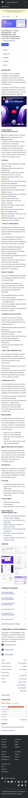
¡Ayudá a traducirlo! (16, 11)
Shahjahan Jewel (8, 649)
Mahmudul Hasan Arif (9, 40)
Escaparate (18, 739)
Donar (17, 756)
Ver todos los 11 (23, 678)
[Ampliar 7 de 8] (24, 568)
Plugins (16, 744)
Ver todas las (23, 719)
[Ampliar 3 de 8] (11, 566)
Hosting (3, 744)
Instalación (6, 57)
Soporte (5, 65)
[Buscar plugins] (16, 16)
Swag (17, 759)
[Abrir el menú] (25, 2)
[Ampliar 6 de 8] (24, 557)
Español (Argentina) (10, 778)
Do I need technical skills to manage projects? (8, 604)
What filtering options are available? (10, 623)
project (24, 682)
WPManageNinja (8, 654)
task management (22, 687)
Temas (16, 742)
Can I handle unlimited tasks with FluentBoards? (8, 593)
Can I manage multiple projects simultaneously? (7, 598)
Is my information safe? (7, 609)
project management (21, 685)
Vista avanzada (5, 695)
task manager (23, 690)
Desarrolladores (5, 756)
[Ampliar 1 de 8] (11, 548)
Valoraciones (6, 54)
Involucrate (18, 751)
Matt (3, 766)
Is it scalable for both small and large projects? (7, 614)
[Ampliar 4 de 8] (11, 576)
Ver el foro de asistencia (7, 730)
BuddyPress (5, 771)
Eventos (17, 754)
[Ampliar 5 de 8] (24, 548)
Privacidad (4, 747)
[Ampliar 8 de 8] (24, 578)
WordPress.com (6, 764)
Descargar (5, 44)
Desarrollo (5, 61)
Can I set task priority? (7, 619)
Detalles (5, 50)
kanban (20, 682)
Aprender (3, 751)
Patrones (17, 747)
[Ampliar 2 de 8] (11, 557)
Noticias (3, 742)
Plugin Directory (5, 6)
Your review (4, 719)
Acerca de (4, 739)
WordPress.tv (5, 759)
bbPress (4, 769)
